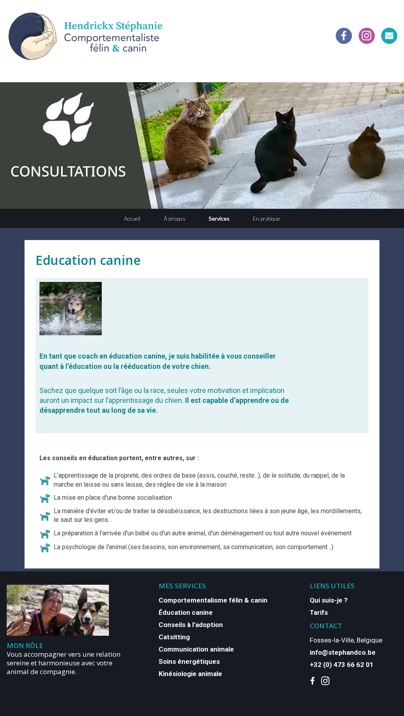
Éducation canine (186, 612)
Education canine (88, 259)
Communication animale (196, 649)
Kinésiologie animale (190, 674)
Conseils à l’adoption (191, 625)
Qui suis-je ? (329, 600)
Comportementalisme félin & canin (213, 600)
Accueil (132, 218)
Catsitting (174, 637)
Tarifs (319, 612)
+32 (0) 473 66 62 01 (342, 665)
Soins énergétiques (189, 661)
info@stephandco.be (343, 652)
